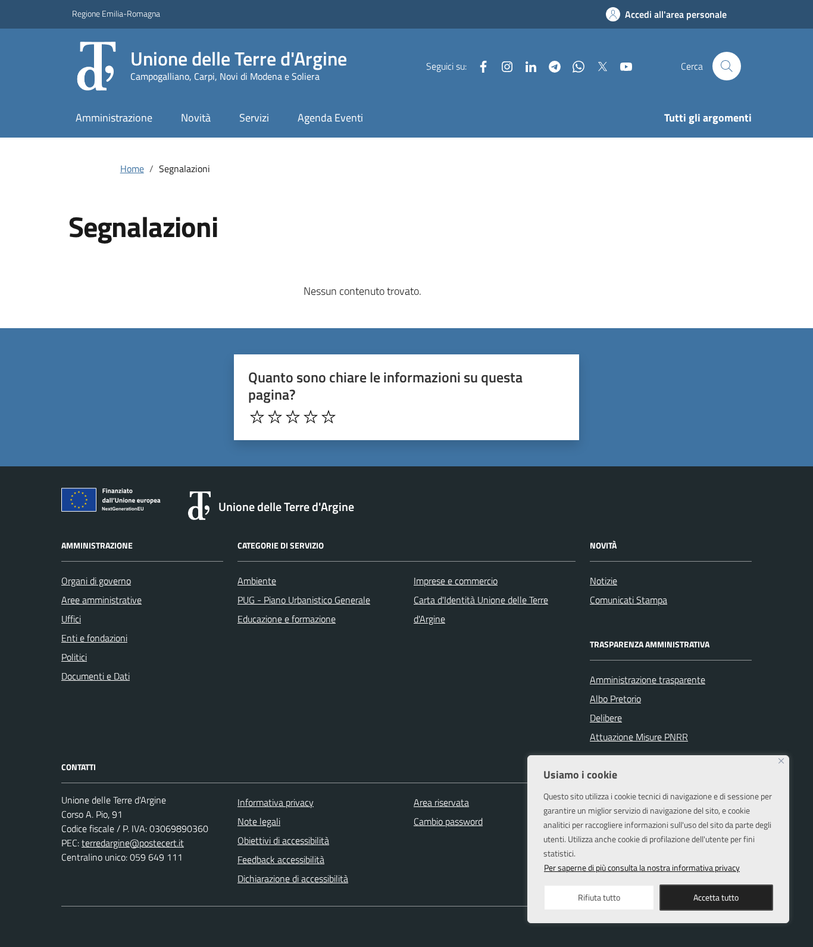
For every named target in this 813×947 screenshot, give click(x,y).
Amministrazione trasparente (647, 679)
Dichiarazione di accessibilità (292, 878)
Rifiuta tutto (599, 897)
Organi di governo (96, 581)
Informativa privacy (275, 802)
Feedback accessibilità (280, 859)
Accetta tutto (716, 897)
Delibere (606, 718)
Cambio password (448, 821)
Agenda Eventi (330, 118)
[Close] (781, 761)
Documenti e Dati (95, 676)
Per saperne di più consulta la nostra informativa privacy (642, 867)
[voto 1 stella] (257, 417)
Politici (74, 657)
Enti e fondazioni (94, 638)
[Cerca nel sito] (726, 66)
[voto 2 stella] (275, 417)
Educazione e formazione (286, 619)
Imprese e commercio (456, 581)
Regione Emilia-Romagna (116, 13)
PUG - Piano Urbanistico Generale (303, 600)
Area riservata (441, 802)
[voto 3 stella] (293, 417)
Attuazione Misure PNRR (639, 737)
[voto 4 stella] (311, 417)
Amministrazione (114, 118)
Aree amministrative (101, 600)
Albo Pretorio (615, 698)
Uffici (71, 619)
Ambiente (256, 581)
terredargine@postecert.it (133, 843)
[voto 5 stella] (328, 417)
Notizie (603, 581)
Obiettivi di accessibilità (283, 840)
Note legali (258, 821)
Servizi (254, 118)
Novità (196, 118)
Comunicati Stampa (628, 600)
